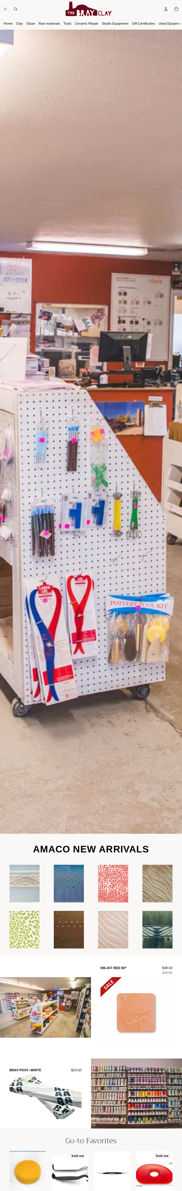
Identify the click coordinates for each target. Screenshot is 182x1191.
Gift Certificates (143, 23)
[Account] (166, 9)
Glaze (30, 23)
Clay (19, 23)
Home (8, 23)
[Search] (15, 9)
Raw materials (49, 23)
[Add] (32, 895)
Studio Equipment (115, 23)
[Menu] (5, 9)
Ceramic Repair (86, 23)
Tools (67, 23)
